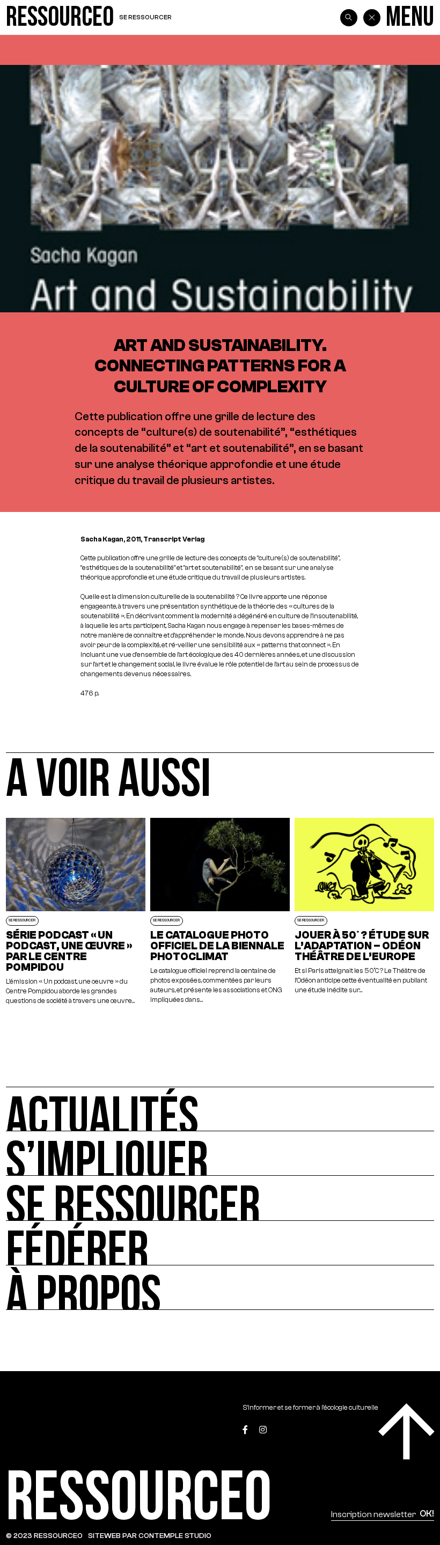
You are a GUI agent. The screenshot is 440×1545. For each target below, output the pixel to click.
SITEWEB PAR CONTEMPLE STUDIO (149, 1536)
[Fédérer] (220, 1243)
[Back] (371, 17)
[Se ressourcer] (220, 1198)
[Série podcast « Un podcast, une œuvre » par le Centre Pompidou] (76, 912)
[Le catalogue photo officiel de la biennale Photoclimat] (220, 912)
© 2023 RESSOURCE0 (44, 1536)
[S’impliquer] (220, 1153)
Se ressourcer (145, 17)
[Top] (406, 1431)
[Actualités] (220, 1109)
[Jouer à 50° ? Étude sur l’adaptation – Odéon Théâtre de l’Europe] (365, 912)
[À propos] (220, 1287)
